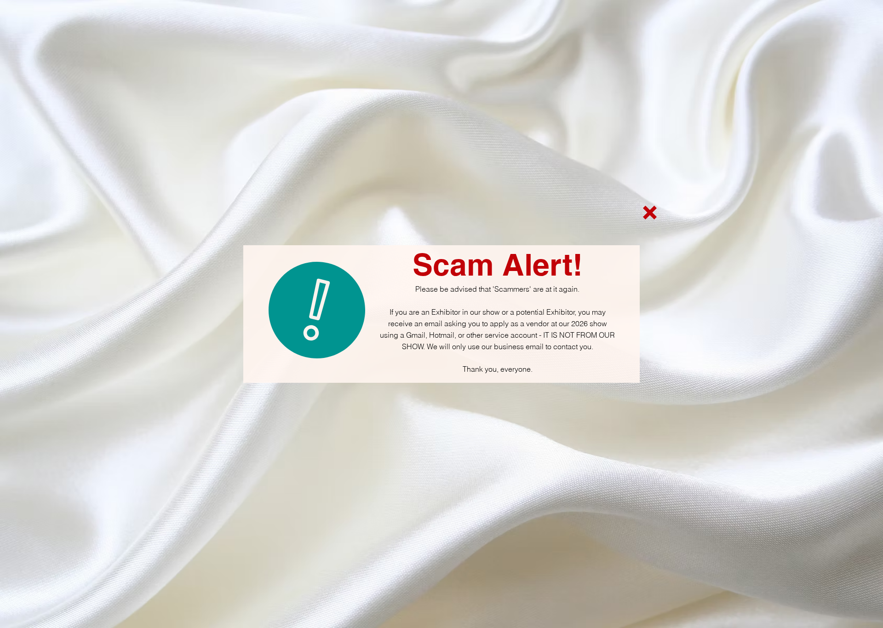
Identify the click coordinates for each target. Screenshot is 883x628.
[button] (650, 212)
